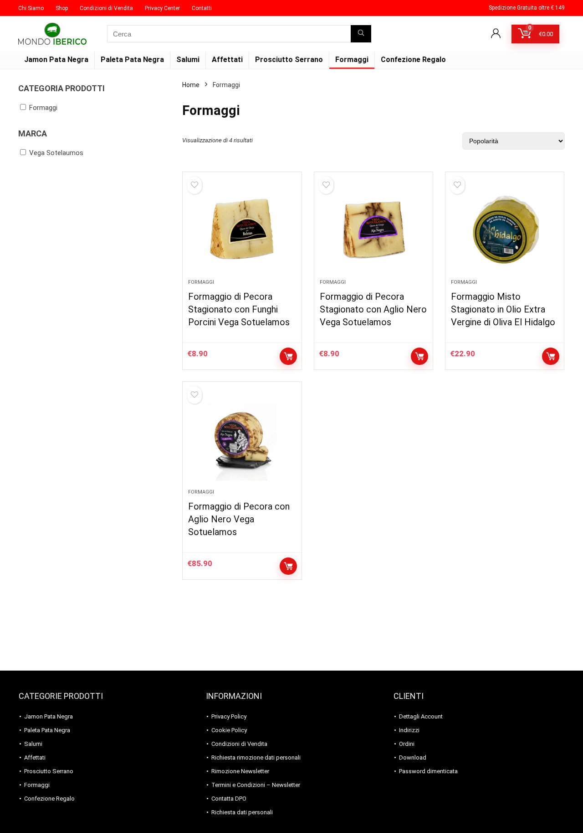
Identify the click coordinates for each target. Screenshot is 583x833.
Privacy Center (162, 8)
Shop (62, 8)
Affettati (227, 59)
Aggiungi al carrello (288, 356)
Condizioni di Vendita (106, 8)
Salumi (187, 59)
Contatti (202, 8)
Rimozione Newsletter (240, 771)
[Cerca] (361, 33)
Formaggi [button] (43, 108)
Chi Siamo (31, 8)
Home (190, 85)
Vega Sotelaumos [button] (56, 153)
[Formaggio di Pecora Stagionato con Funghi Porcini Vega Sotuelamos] (242, 230)
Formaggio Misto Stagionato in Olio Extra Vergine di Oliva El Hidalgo (503, 309)
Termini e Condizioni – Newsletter (255, 784)
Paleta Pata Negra (132, 59)
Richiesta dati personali (242, 812)
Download (412, 757)
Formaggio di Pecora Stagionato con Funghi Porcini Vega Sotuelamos (239, 309)
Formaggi (351, 59)
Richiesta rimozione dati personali (256, 757)
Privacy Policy (228, 716)
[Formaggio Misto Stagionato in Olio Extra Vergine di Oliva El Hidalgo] (504, 230)
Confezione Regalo (413, 59)
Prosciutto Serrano (289, 59)
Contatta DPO (228, 798)
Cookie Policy (229, 730)
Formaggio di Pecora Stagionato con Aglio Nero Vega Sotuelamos (373, 309)
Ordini (406, 743)
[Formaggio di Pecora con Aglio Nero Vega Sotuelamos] (242, 440)
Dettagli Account (421, 716)
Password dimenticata (428, 771)
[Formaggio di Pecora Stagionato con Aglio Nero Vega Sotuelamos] (373, 230)
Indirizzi (409, 730)
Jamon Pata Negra (56, 59)
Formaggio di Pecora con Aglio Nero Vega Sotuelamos (239, 519)
